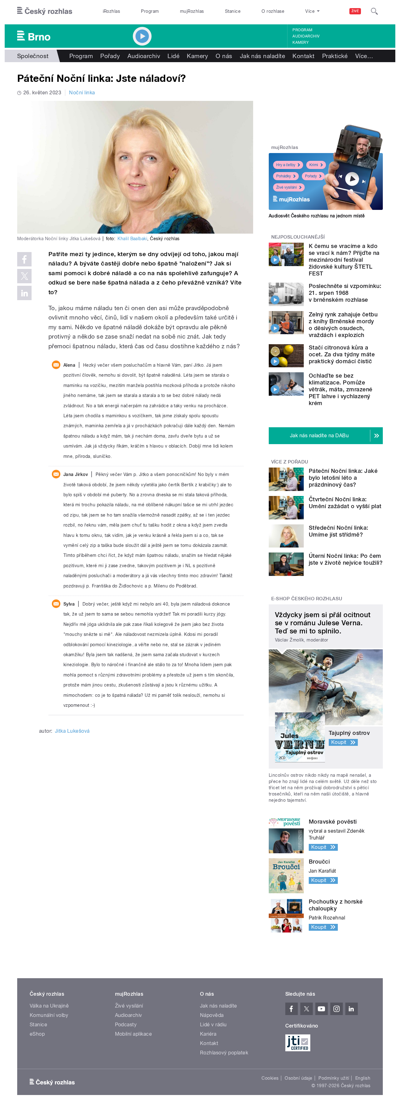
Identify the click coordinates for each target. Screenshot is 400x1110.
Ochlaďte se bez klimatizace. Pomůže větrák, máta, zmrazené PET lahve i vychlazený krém (340, 389)
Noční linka (82, 93)
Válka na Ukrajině (49, 1006)
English (362, 1078)
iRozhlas (111, 11)
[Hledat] (374, 11)
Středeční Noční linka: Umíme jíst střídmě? (338, 531)
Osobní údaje (298, 1078)
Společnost (33, 55)
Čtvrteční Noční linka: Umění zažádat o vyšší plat (345, 502)
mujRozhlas (192, 11)
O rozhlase (273, 11)
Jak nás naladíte (262, 55)
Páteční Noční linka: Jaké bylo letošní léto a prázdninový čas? (343, 478)
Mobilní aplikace (133, 1034)
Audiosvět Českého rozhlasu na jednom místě (317, 215)
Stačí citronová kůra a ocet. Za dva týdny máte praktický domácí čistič (342, 354)
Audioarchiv (305, 36)
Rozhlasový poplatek (224, 1053)
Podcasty (126, 1025)
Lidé (173, 55)
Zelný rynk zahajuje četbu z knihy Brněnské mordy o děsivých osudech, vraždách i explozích (343, 324)
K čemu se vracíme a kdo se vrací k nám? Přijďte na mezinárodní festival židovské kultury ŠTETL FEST (344, 260)
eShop (37, 1034)
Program (150, 11)
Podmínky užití (333, 1078)
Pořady (110, 55)
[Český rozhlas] (44, 11)
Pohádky (283, 176)
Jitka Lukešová (72, 731)
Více (364, 55)
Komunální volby (49, 1015)
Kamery (300, 42)
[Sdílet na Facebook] (24, 259)
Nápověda (212, 1015)
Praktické (335, 55)
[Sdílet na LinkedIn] (24, 293)
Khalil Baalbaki (132, 238)
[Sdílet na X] (24, 276)
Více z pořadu (289, 462)
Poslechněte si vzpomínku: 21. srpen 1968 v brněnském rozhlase (345, 293)
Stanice (233, 11)
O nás (224, 55)
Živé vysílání (286, 187)
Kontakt (303, 55)
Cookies (270, 1078)
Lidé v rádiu (213, 1025)
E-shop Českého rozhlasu (306, 599)
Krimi (313, 165)
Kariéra (208, 1034)
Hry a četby (285, 165)
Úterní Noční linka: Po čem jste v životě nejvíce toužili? (345, 559)
